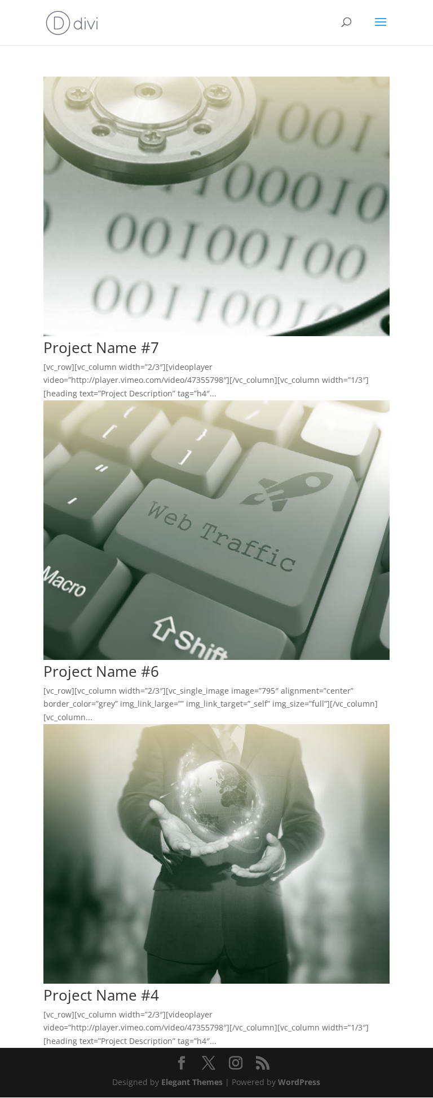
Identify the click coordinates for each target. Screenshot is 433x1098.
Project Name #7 (101, 347)
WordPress (299, 1082)
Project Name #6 (101, 671)
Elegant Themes (192, 1082)
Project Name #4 (101, 995)
